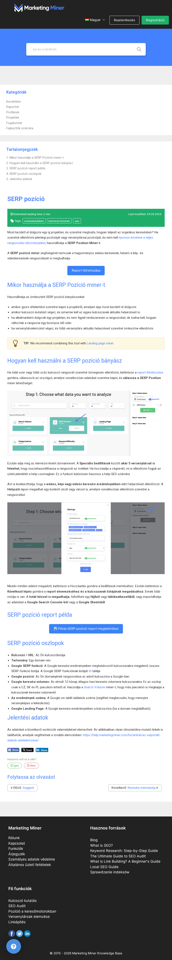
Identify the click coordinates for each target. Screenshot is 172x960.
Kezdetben (13, 101)
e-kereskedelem (34, 221)
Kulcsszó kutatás (22, 901)
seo (77, 221)
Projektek (12, 117)
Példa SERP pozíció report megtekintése (88, 629)
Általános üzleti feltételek (29, 865)
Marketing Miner (84, 953)
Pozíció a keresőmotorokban (32, 911)
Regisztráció (155, 20)
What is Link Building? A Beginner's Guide (125, 861)
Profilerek (12, 112)
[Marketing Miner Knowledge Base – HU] (39, 7)
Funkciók (15, 848)
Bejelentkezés (124, 20)
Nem (32, 765)
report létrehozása (150, 372)
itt (90, 671)
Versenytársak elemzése (29, 916)
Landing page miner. (100, 343)
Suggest (28, 788)
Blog (94, 840)
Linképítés (17, 922)
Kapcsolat (16, 843)
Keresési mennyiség (141, 788)
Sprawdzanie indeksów (109, 872)
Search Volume (94, 687)
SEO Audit (17, 906)
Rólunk (14, 838)
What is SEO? (101, 845)
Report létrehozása (86, 270)
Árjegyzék (16, 854)
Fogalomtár (14, 123)
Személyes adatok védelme (31, 859)
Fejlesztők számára (19, 128)
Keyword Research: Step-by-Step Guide (124, 851)
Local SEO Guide (104, 867)
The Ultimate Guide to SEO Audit (118, 856)
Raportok (12, 107)
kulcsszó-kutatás (59, 221)
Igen (16, 765)
